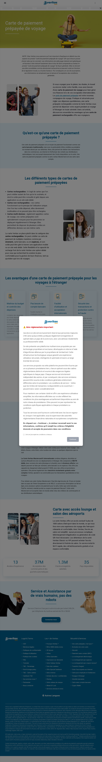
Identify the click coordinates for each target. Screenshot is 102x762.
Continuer (72, 439)
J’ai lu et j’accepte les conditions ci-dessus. (38, 435)
